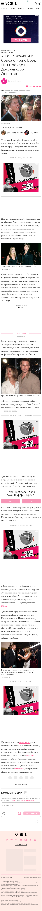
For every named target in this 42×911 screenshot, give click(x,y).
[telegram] (16, 840)
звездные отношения (11, 90)
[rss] (7, 840)
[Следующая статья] (21, 821)
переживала (24, 742)
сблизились (19, 768)
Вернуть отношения (11, 92)
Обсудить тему (35, 86)
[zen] (21, 840)
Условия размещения (6, 877)
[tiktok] (30, 840)
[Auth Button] (39, 3)
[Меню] (2, 3)
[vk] (11, 840)
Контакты (21, 844)
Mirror (4, 605)
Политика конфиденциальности (32, 877)
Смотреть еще (21, 333)
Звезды (4, 50)
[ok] (25, 840)
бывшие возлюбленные (24, 90)
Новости (11, 50)
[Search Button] (36, 3)
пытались (30, 755)
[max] (35, 840)
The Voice (11, 3)
